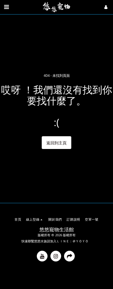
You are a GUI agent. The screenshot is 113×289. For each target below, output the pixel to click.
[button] (6, 7)
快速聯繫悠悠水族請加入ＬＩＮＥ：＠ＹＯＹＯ (54, 241)
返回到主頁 (56, 143)
